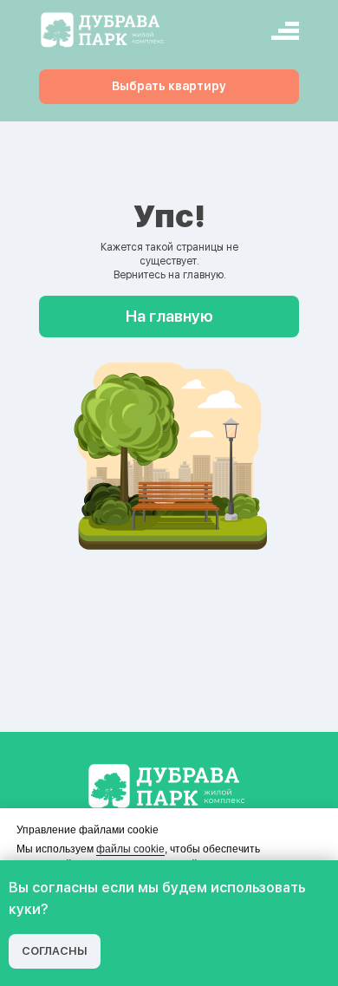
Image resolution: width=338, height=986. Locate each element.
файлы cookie (130, 849)
